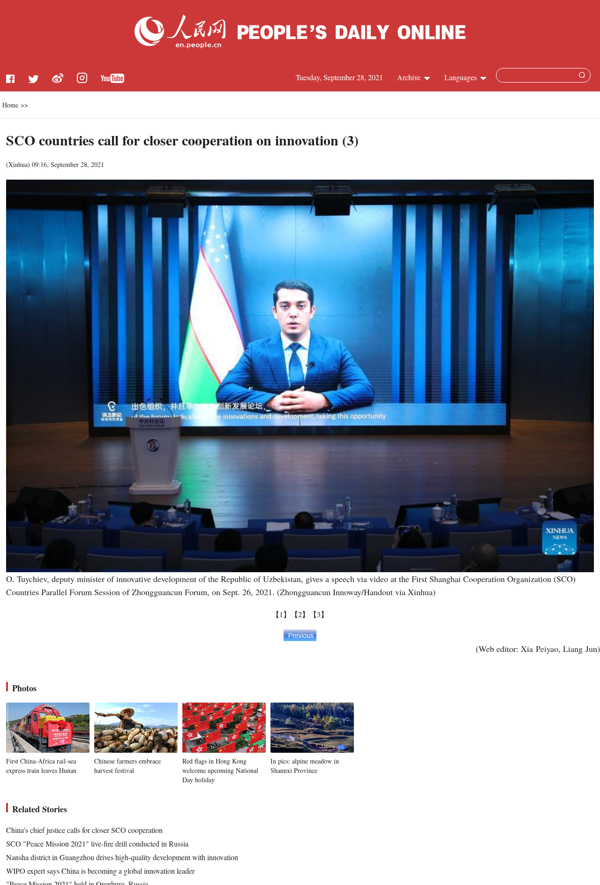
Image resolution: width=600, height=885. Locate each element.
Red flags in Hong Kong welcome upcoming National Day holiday (220, 770)
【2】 (300, 614)
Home (10, 104)
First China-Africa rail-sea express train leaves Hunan (41, 765)
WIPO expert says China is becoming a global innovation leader (100, 871)
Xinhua (18, 164)
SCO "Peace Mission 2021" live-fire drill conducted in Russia (97, 843)
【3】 (318, 614)
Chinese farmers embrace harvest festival (127, 765)
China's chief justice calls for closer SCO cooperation (84, 830)
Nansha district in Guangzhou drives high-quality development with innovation (122, 857)
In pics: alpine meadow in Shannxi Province (304, 765)
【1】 (281, 614)
